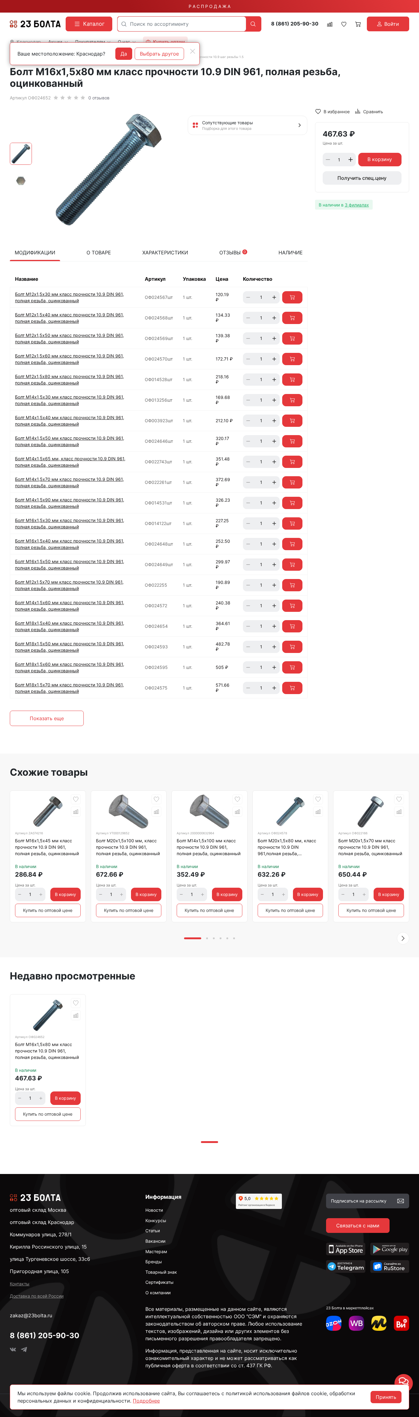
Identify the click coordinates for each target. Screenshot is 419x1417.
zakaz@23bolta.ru (31, 1315)
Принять (386, 1397)
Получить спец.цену (361, 178)
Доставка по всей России (36, 1296)
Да (124, 54)
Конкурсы (155, 1220)
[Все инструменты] (401, 1323)
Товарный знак (161, 1272)
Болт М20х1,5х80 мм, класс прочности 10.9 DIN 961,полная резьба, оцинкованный (287, 848)
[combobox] (181, 24)
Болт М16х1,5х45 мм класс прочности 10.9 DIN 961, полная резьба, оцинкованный (47, 847)
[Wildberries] (356, 1323)
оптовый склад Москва (38, 1210)
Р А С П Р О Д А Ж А (209, 6)
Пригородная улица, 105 (39, 1271)
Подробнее (146, 1401)
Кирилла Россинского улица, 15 (48, 1247)
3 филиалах (357, 204)
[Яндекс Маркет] (379, 1323)
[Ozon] (333, 1323)
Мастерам (156, 1251)
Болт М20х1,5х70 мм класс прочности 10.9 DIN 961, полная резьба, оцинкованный (370, 847)
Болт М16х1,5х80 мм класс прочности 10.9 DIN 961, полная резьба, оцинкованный (47, 1051)
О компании (158, 1292)
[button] (403, 938)
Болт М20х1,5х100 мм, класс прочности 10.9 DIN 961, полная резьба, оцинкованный (128, 847)
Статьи (152, 1230)
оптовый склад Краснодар (42, 1222)
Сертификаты (159, 1282)
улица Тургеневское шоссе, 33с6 (50, 1259)
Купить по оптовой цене (47, 910)
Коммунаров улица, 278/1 (40, 1234)
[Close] (192, 51)
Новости (154, 1210)
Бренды (153, 1261)
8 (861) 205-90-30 (294, 24)
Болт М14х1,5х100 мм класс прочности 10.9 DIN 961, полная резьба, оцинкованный (208, 847)
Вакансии (155, 1241)
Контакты (19, 1283)
